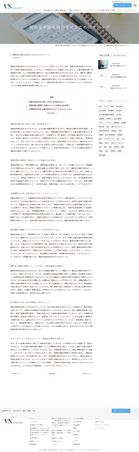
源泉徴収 (120, 135)
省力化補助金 (117, 118)
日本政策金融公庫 (104, 131)
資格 (100, 139)
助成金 (101, 151)
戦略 (122, 147)
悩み (100, 147)
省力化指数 (119, 106)
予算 (120, 131)
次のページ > (87, 374)
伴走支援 (112, 151)
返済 (100, 106)
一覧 (117, 139)
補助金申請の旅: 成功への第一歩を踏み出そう (47, 101)
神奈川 (107, 143)
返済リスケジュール (117, 126)
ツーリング (108, 123)
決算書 (119, 151)
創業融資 (116, 123)
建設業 (101, 135)
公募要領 (101, 118)
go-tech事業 (102, 110)
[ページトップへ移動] (135, 411)
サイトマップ (99, 428)
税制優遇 (123, 123)
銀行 (107, 126)
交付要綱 (110, 110)
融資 (106, 151)
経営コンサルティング (117, 143)
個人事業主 (102, 155)
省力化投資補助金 (110, 135)
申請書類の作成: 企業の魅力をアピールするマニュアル (50, 109)
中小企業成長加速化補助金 (106, 114)
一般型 (112, 106)
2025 (122, 139)
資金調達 (113, 131)
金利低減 (101, 126)
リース (106, 106)
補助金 (101, 143)
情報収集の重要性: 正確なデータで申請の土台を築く (49, 105)
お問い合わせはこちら (122, 5)
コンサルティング (109, 139)
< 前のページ (16, 374)
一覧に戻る (51, 374)
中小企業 (118, 110)
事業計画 (116, 147)
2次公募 (118, 114)
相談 (105, 147)
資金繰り (108, 118)
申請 (110, 147)
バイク (101, 123)
